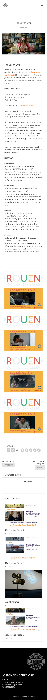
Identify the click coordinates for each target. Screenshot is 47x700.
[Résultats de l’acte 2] (23, 548)
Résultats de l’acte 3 (14, 530)
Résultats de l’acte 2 (14, 563)
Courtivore (28, 482)
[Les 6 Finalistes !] (23, 584)
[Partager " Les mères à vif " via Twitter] (13, 450)
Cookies (24, 696)
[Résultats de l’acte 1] (23, 619)
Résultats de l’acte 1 (14, 634)
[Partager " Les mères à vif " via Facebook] (8, 450)
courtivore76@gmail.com (14, 685)
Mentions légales (16, 696)
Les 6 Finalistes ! (13, 601)
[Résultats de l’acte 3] (23, 515)
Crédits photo (31, 696)
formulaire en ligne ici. (25, 105)
